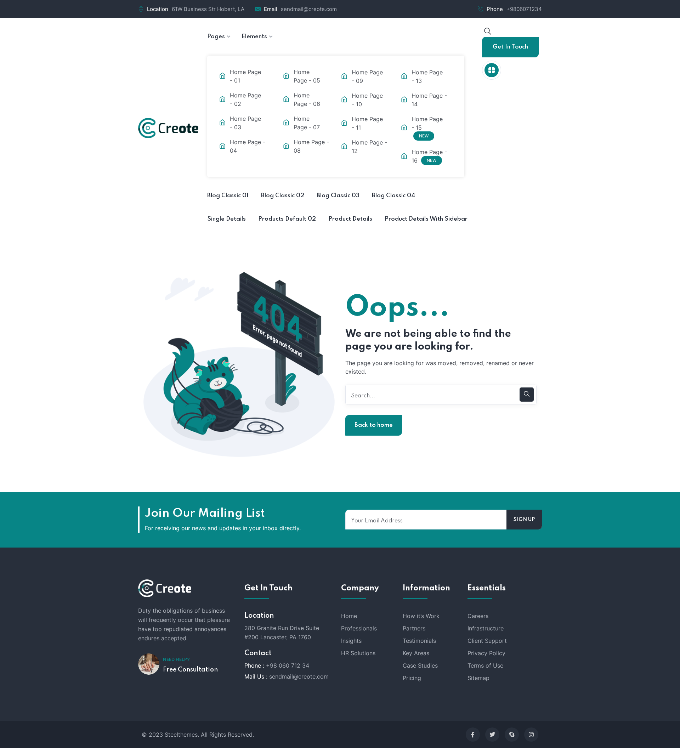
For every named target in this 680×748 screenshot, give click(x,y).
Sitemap (478, 677)
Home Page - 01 (245, 76)
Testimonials (419, 640)
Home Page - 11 (367, 123)
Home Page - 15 (427, 126)
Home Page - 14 (429, 100)
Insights (351, 640)
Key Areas (416, 653)
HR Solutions (358, 653)
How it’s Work (421, 615)
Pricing (412, 677)
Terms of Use (485, 665)
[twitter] (492, 734)
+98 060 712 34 (287, 665)
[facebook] (473, 734)
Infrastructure (486, 628)
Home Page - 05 (307, 76)
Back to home (374, 425)
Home (349, 615)
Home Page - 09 (367, 76)
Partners (414, 628)
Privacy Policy (486, 653)
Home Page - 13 (427, 76)
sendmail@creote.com (309, 9)
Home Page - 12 (369, 146)
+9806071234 (524, 9)
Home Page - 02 (245, 99)
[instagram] (531, 734)
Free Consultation (190, 670)
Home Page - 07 (307, 123)
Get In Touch (510, 47)
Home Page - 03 (245, 123)
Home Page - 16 (429, 156)
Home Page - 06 (307, 99)
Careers (478, 615)
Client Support (487, 640)
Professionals (359, 628)
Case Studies (420, 665)
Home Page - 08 (311, 146)
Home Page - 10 (367, 100)
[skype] (512, 734)
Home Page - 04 (247, 146)
